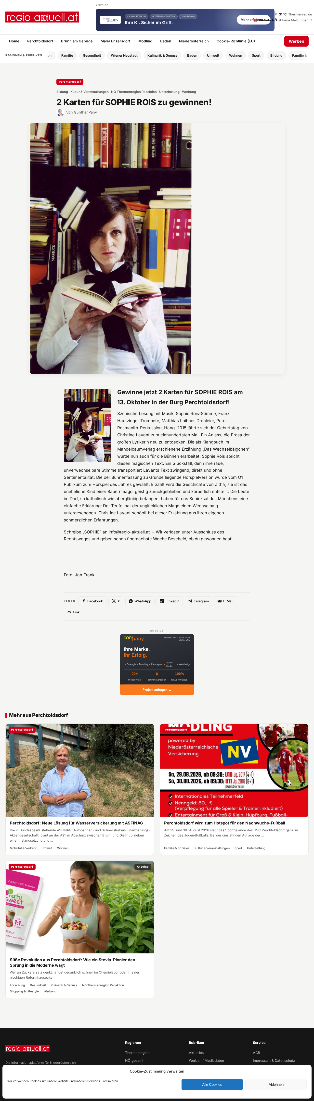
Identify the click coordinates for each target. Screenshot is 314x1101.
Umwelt (168, 55)
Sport (211, 55)
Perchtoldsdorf (40, 41)
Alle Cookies (212, 1084)
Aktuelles (196, 1052)
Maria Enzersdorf (116, 41)
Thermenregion (137, 1052)
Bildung (232, 55)
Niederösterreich (194, 41)
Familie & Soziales (262, 55)
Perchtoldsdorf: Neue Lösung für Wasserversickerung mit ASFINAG (76, 823)
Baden (165, 41)
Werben (296, 40)
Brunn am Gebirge (77, 41)
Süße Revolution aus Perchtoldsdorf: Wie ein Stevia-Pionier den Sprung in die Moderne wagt (72, 962)
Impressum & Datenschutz (274, 1060)
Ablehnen (276, 1084)
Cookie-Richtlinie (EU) (236, 41)
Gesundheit (47, 55)
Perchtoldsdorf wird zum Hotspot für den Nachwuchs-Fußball (224, 823)
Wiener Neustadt (79, 55)
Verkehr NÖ (282, 20)
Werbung (189, 92)
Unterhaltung (169, 92)
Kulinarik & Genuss (118, 55)
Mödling (145, 41)
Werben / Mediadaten (206, 1060)
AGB (256, 1052)
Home (14, 41)
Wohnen (190, 55)
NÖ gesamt (134, 1060)
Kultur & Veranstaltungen (89, 92)
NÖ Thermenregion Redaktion (134, 92)
